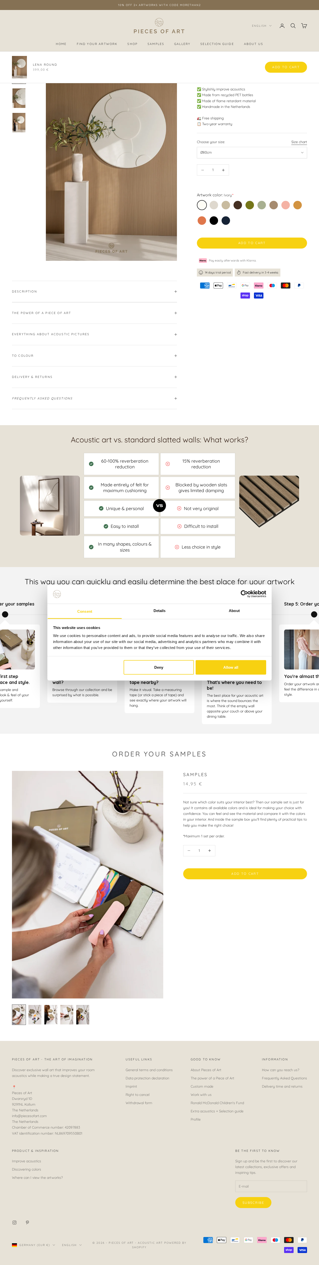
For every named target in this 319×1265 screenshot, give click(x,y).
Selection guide (217, 44)
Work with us (201, 1094)
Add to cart (252, 243)
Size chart (299, 142)
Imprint (131, 1086)
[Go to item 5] (83, 1014)
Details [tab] (160, 610)
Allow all (230, 667)
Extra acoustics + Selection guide (217, 1111)
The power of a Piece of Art (212, 1078)
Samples (156, 44)
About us (253, 44)
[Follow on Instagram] (14, 1222)
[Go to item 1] (19, 73)
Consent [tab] (84, 611)
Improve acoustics (26, 1161)
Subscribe (253, 1203)
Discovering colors (26, 1169)
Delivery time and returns (282, 1086)
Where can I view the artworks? (37, 1177)
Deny (158, 667)
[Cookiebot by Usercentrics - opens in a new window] (244, 594)
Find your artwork (97, 44)
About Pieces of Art (206, 1070)
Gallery (182, 44)
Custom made (202, 1086)
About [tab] (234, 610)
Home (61, 44)
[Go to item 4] (67, 1014)
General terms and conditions (149, 1070)
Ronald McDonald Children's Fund (217, 1103)
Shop (132, 44)
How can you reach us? (280, 1070)
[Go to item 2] (19, 98)
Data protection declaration (147, 1078)
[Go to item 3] (19, 122)
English (259, 25)
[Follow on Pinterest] (27, 1222)
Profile (196, 1119)
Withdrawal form (139, 1103)
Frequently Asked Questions (284, 1078)
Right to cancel (138, 1094)
